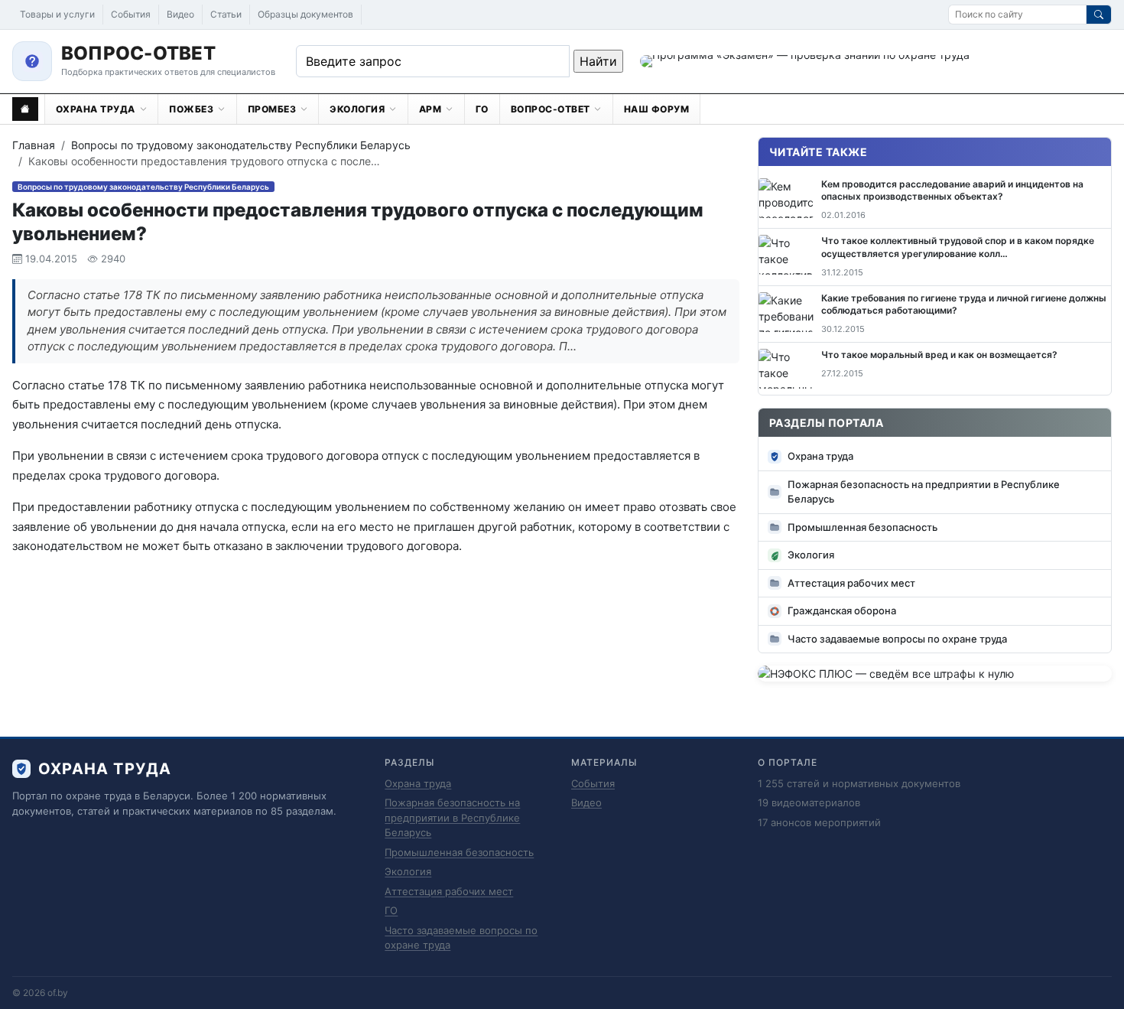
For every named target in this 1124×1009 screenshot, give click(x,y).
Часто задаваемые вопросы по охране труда (897, 639)
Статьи (226, 14)
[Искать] (1099, 14)
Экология (811, 554)
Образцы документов (305, 14)
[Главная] (25, 109)
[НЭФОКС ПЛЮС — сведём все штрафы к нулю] (935, 674)
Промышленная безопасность (862, 527)
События (131, 14)
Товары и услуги (57, 14)
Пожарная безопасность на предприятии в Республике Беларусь (924, 492)
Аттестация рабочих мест (851, 583)
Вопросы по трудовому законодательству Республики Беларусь (241, 144)
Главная (33, 144)
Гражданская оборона (842, 610)
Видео (180, 14)
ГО (391, 910)
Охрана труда (820, 456)
